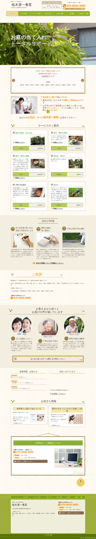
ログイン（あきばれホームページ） (88, 537)
